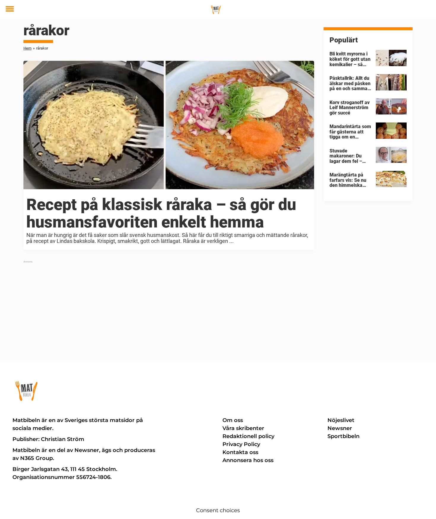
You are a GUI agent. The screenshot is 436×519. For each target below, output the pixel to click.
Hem (27, 48)
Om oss (232, 420)
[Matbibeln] (216, 9)
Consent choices (218, 510)
